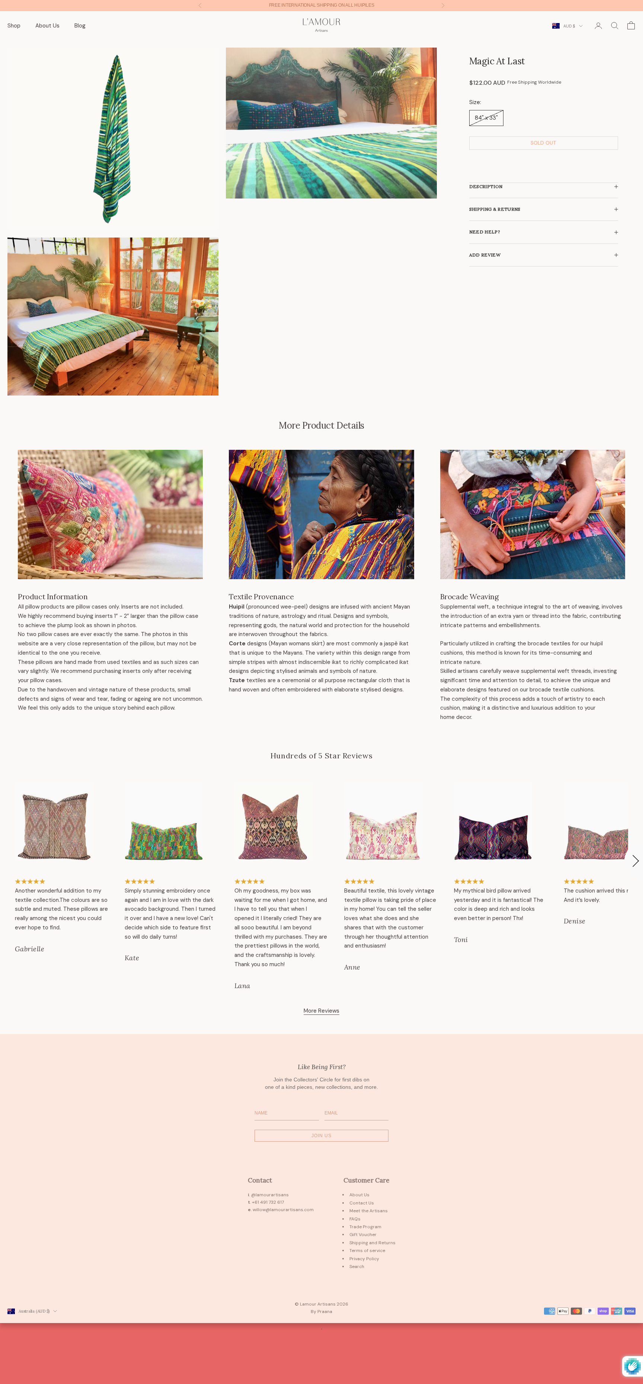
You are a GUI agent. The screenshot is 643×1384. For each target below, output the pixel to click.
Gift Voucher (363, 1235)
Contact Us (361, 1203)
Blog (80, 25)
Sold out (543, 143)
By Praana (321, 1311)
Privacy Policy (364, 1259)
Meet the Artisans (368, 1211)
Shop (13, 25)
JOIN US (321, 1135)
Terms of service (367, 1251)
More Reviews (321, 1010)
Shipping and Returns (372, 1243)
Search (356, 1267)
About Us (47, 25)
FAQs (355, 1219)
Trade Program (365, 1227)
